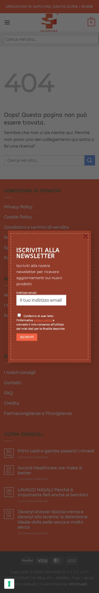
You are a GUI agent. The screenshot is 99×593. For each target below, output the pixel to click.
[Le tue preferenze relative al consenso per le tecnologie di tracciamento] (9, 584)
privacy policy (43, 320)
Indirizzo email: (26, 292)
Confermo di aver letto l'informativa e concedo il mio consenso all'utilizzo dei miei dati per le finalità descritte (40, 322)
